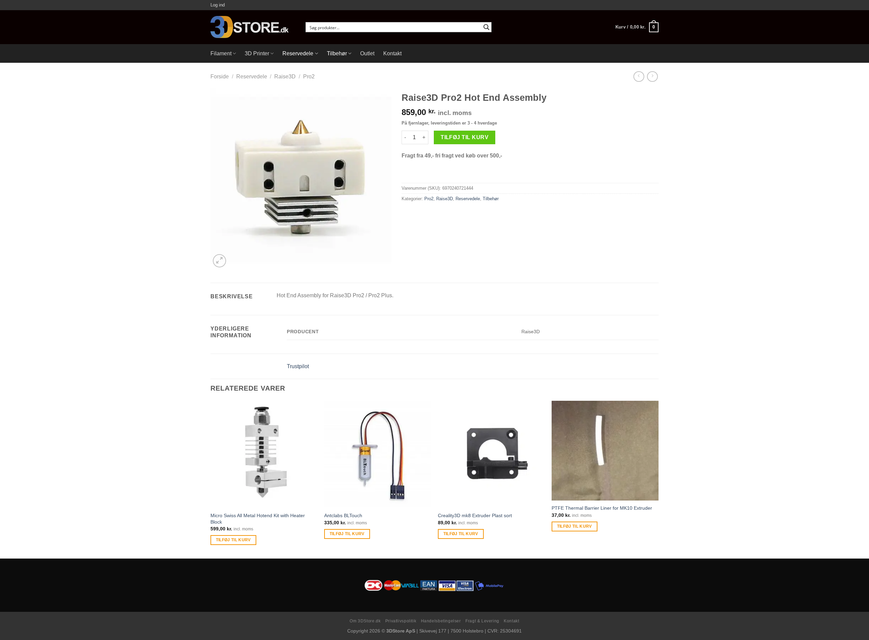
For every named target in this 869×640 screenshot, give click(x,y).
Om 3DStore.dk (365, 621)
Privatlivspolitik (400, 621)
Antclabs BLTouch (343, 515)
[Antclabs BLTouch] (377, 454)
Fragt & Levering (482, 621)
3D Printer (257, 53)
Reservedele (297, 53)
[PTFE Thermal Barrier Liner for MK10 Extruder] (605, 450)
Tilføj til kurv (464, 137)
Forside (219, 76)
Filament (221, 53)
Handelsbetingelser (441, 621)
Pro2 (309, 76)
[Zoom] (219, 260)
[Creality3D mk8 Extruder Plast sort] (491, 454)
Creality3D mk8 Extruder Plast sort (475, 515)
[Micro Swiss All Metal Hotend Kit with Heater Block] (263, 454)
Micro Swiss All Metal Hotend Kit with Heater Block (257, 519)
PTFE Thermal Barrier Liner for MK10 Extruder (602, 508)
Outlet (367, 53)
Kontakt (392, 53)
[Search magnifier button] (486, 27)
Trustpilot (298, 366)
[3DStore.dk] (252, 27)
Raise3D (285, 76)
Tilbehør (337, 53)
